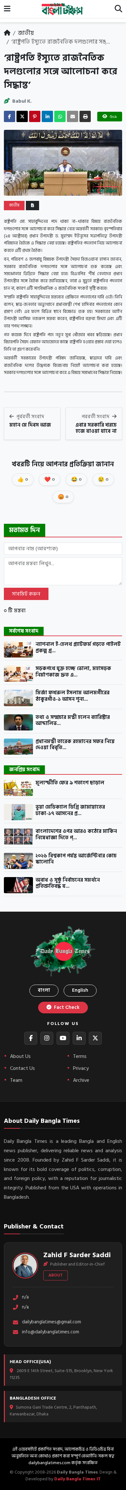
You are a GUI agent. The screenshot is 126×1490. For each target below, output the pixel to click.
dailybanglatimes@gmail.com (51, 1322)
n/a (25, 1297)
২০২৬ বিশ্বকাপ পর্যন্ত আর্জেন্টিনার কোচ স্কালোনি (76, 859)
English (80, 990)
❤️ (49, 479)
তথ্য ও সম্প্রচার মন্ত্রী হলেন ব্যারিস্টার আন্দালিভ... (73, 720)
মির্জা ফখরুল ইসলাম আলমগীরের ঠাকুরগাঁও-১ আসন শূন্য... (73, 696)
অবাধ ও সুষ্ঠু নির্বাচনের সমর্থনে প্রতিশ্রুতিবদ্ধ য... (68, 883)
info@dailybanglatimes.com (50, 1332)
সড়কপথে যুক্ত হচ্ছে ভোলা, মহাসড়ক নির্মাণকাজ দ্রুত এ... (73, 672)
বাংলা (44, 990)
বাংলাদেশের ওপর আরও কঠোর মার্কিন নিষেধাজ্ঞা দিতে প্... (76, 834)
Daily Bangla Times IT (77, 1479)
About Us (20, 1056)
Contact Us (22, 1068)
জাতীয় (26, 33)
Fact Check (66, 1007)
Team (16, 1080)
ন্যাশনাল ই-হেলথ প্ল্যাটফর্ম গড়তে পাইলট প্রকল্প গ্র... (78, 647)
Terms (80, 1056)
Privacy (81, 1068)
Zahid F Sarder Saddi (77, 1255)
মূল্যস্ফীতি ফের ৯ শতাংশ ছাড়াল (70, 783)
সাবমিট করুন (26, 594)
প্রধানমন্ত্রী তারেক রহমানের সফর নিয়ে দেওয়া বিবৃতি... (75, 745)
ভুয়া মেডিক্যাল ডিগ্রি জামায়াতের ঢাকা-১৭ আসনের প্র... (70, 810)
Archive (81, 1080)
